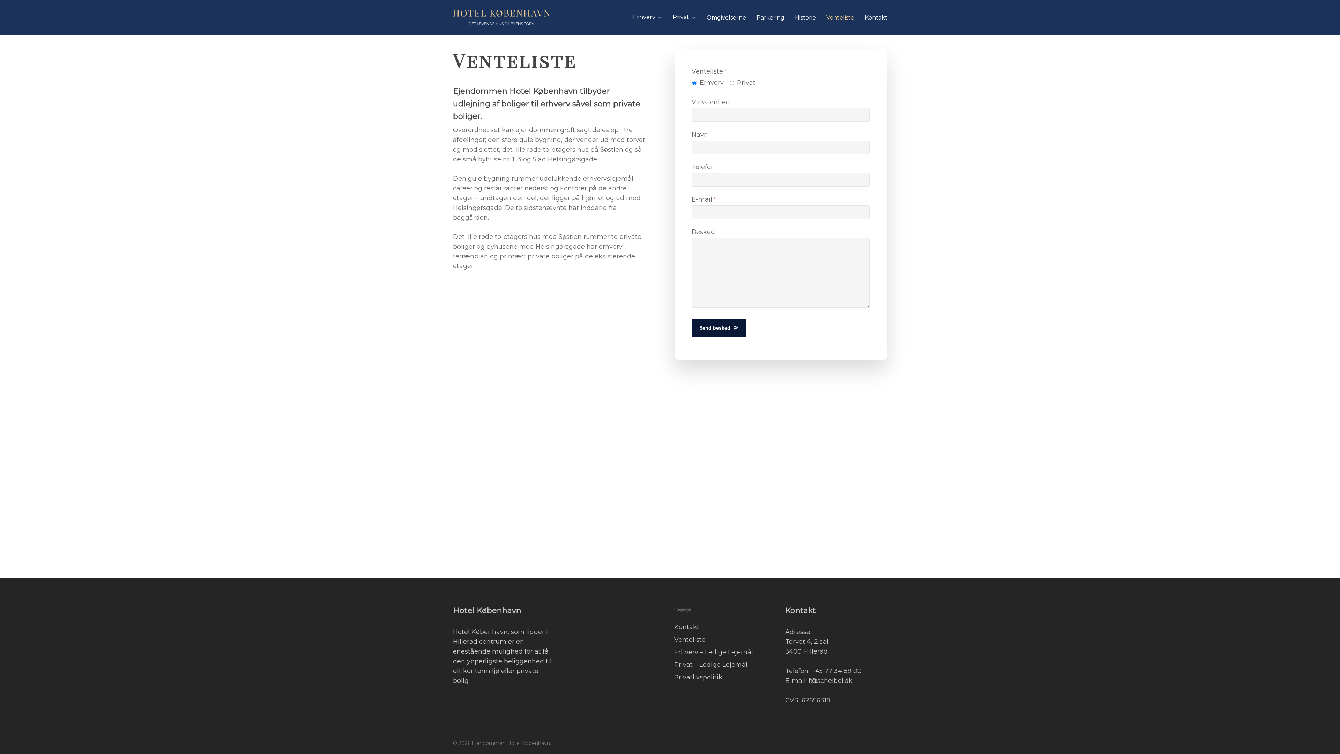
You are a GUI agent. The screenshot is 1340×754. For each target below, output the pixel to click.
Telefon (703, 167)
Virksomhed (711, 102)
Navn (700, 134)
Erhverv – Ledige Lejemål (713, 652)
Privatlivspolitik (698, 677)
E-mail (704, 199)
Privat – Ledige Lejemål (710, 665)
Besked (703, 232)
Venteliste (709, 71)
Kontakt (686, 627)
